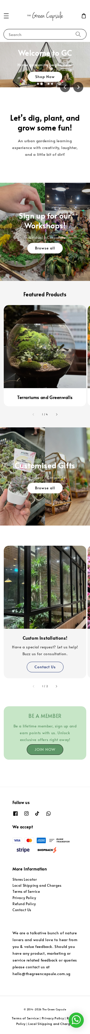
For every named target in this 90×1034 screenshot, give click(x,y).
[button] (6, 15)
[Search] (78, 34)
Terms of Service (26, 891)
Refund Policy (24, 903)
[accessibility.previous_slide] (33, 414)
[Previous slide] (65, 87)
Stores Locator (24, 879)
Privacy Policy (24, 897)
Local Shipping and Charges (37, 885)
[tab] (38, 84)
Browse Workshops (45, 85)
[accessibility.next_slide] (56, 414)
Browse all (45, 247)
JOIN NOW (45, 749)
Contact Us (45, 666)
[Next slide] (78, 87)
